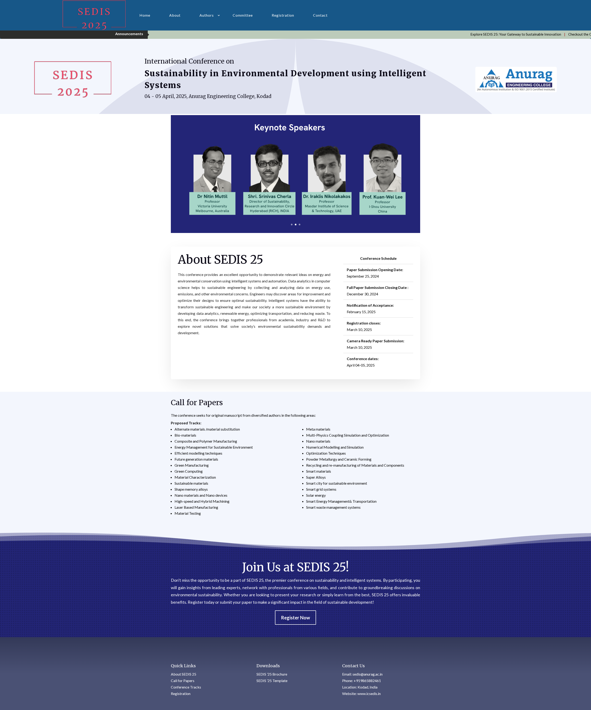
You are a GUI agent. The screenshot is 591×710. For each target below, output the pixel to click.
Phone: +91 (361, 680)
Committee (243, 15)
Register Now (295, 617)
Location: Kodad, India (359, 687)
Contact (320, 15)
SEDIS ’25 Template (271, 680)
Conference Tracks (186, 687)
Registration (283, 15)
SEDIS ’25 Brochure (271, 674)
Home (144, 15)
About (175, 15)
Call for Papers (182, 680)
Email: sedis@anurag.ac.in (362, 674)
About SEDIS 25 (183, 674)
